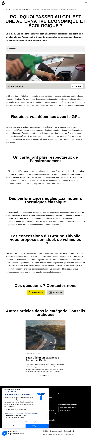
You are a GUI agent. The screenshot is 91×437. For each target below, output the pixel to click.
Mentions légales (69, 431)
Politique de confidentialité (52, 431)
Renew (60, 394)
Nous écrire (57, 292)
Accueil (8, 9)
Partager (78, 86)
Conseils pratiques (24, 9)
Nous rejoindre (70, 434)
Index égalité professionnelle (53, 434)
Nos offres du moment (68, 407)
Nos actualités (65, 411)
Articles (14, 9)
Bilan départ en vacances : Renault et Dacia (42, 359)
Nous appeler (38, 292)
